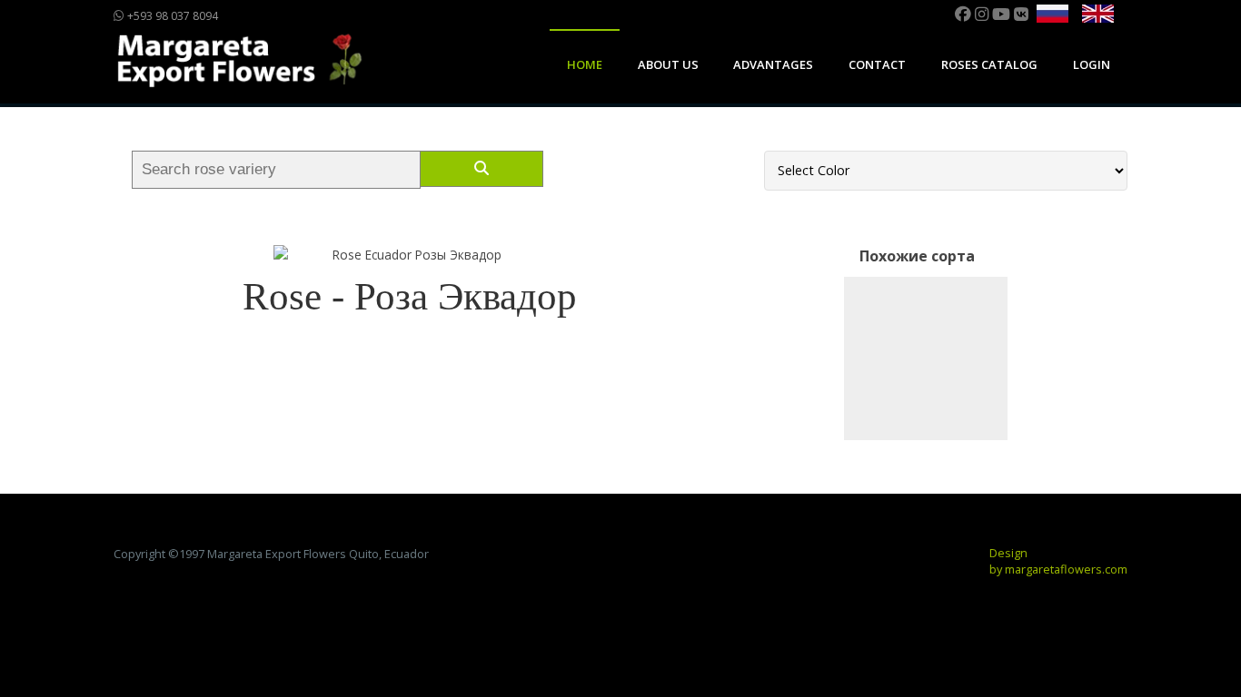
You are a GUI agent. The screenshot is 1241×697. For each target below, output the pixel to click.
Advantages (773, 64)
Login (1091, 64)
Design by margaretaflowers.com (1058, 561)
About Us (668, 64)
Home (584, 64)
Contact (877, 64)
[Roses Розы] (926, 358)
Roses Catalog (989, 64)
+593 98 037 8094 (171, 16)
